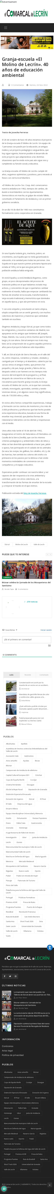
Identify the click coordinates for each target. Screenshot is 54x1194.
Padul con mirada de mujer (27, 876)
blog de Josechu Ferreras (35, 493)
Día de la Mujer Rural (14, 789)
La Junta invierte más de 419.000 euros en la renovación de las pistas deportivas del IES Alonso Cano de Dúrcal (32, 1014)
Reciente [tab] (28, 675)
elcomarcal (8, 589)
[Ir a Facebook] (4, 976)
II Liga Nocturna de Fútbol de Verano (20, 832)
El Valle (9, 804)
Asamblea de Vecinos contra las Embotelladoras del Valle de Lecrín (26, 749)
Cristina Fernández (13, 785)
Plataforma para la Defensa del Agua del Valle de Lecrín (25, 891)
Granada (9, 828)
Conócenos (7, 1046)
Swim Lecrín (11, 926)
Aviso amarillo (11, 760)
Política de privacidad (13, 1055)
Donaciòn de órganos (14, 799)
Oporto (37, 871)
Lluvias (19, 842)
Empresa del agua (25, 804)
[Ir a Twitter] (10, 976)
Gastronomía (36, 823)
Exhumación (22, 818)
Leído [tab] (11, 675)
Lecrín (8, 842)
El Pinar (43, 799)
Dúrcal (7, 544)
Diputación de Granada (37, 789)
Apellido (24, 744)
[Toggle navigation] (5, 27)
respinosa (24, 712)
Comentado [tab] (44, 675)
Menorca (9, 861)
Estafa (8, 818)
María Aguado (40, 856)
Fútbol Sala (21, 823)
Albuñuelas (10, 744)
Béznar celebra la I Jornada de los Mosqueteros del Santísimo (27, 1003)
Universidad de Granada (31, 926)
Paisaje (9, 880)
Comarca (7, 577)
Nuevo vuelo (24, 871)
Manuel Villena (26, 724)
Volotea (40, 931)
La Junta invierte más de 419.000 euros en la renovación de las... (23, 584)
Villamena (27, 931)
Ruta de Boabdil (12, 916)
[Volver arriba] (49, 1185)
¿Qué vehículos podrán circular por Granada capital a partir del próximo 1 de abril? (34, 707)
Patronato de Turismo (26, 880)
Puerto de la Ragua (34, 907)
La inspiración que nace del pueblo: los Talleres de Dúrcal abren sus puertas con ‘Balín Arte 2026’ (32, 993)
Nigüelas (9, 871)
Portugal (9, 897)
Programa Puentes (13, 907)
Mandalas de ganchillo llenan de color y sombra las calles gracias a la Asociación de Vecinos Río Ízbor (34, 695)
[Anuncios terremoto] (27, 42)
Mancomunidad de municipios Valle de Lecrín (24, 847)
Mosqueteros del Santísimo (17, 866)
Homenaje (23, 828)
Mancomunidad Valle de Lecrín (18, 852)
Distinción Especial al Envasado (18, 794)
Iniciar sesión (46, 630)
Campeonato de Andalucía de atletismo (21, 770)
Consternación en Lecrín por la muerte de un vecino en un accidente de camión (34, 683)
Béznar (9, 765)
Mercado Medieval (26, 861)
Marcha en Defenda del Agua (17, 856)
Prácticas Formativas (27, 897)
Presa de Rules (29, 902)
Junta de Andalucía (39, 837)
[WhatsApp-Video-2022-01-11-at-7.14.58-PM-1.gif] (27, 234)
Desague (30, 785)
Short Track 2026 (26, 921)
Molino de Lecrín (21, 544)
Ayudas (26, 760)
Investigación (11, 837)
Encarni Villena (12, 808)
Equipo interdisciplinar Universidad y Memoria (24, 813)
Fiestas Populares (40, 818)
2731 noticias (31, 602)
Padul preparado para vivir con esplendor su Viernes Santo (31, 719)
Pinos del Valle (12, 885)
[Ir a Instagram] (15, 976)
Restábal (9, 912)
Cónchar (38, 775)
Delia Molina (25, 700)
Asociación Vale (12, 756)
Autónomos (29, 756)
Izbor (24, 837)
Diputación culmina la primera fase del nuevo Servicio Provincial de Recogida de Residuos (32, 1025)
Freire (8, 823)
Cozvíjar (33, 780)
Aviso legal (7, 1050)
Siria (41, 921)
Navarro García (40, 866)
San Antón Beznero (32, 916)
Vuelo (8, 936)
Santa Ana (10, 921)
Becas (37, 760)
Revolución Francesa (27, 912)
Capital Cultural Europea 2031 (17, 775)
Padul (8, 876)
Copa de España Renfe (15, 780)
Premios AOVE (11, 902)
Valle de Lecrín (39, 544)
